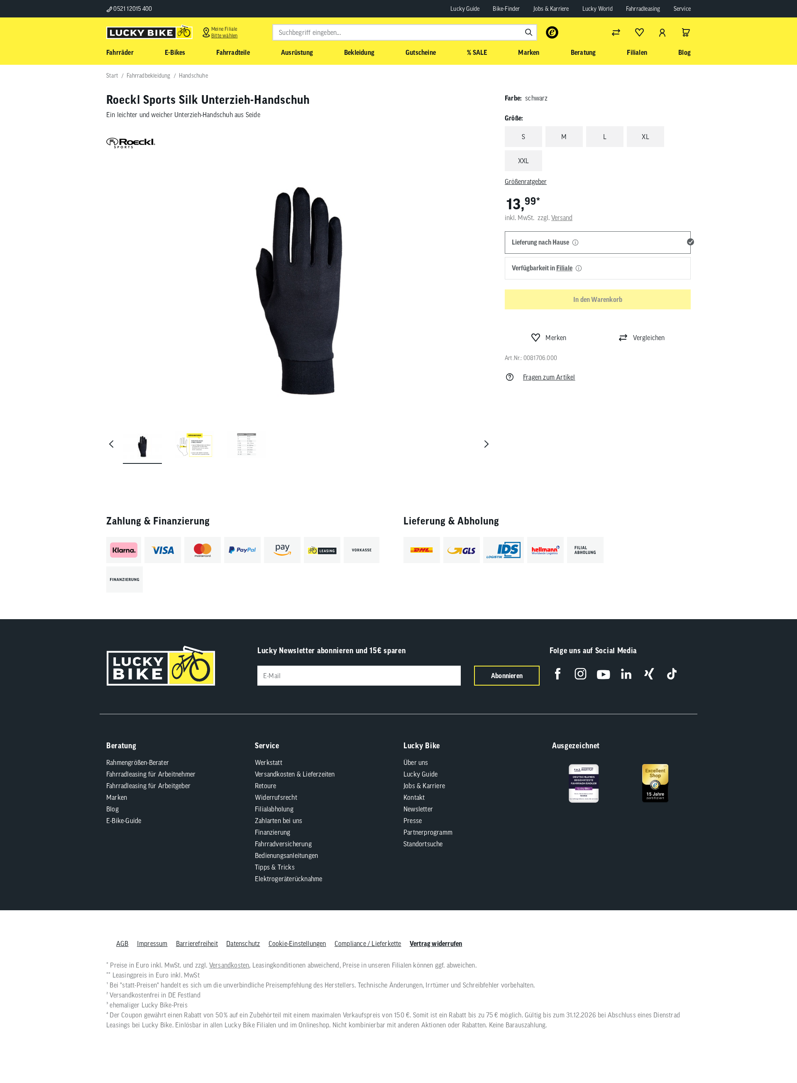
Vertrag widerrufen (436, 943)
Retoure (265, 785)
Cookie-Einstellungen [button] (297, 943)
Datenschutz (243, 943)
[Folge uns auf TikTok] (672, 674)
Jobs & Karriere (551, 8)
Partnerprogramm (427, 832)
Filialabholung (274, 809)
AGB (122, 943)
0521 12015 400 (132, 8)
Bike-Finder (506, 8)
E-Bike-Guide (123, 820)
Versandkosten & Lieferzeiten (295, 774)
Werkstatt (268, 762)
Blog (112, 809)
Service (682, 8)
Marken (116, 797)
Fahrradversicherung (283, 844)
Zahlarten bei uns (278, 820)
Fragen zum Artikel (549, 377)
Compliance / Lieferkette (368, 943)
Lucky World (597, 8)
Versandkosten (229, 965)
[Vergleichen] (616, 32)
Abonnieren (507, 675)
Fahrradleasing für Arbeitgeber (148, 785)
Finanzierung (272, 832)
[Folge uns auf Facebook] (558, 674)
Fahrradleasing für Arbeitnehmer (151, 774)
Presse (412, 820)
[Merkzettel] (639, 32)
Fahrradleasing (643, 8)
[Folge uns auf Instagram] (580, 674)
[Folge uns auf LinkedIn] (626, 674)
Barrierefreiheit (197, 943)
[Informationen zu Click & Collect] (578, 268)
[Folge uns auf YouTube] (603, 674)
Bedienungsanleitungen (286, 855)
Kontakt (414, 797)
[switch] (769, 1051)
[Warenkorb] (686, 32)
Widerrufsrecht (276, 797)
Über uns (415, 762)
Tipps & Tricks (275, 867)
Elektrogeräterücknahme (288, 878)
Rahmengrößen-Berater (137, 762)
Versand (561, 217)
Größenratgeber (526, 181)
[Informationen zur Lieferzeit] (575, 243)
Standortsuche (423, 844)
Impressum (152, 943)
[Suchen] (529, 32)
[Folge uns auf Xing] (649, 674)
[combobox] (404, 32)
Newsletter (418, 809)
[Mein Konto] (662, 32)
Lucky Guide (464, 8)
